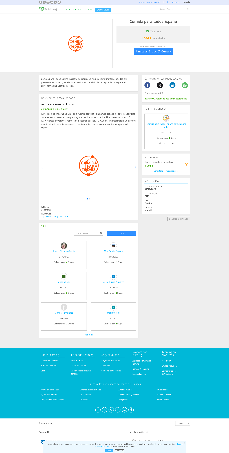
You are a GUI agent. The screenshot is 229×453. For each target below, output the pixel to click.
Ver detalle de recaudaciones (166, 171)
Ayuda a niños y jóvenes (128, 394)
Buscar (122, 233)
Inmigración (123, 399)
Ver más (89, 334)
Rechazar (119, 451)
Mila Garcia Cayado (113, 251)
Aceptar (109, 451)
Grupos (89, 9)
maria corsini (113, 312)
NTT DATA (166, 361)
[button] (87, 198)
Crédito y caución (169, 366)
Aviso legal (106, 365)
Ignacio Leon (64, 281)
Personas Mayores (165, 394)
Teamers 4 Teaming (140, 369)
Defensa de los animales (90, 389)
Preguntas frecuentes (110, 360)
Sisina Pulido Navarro (113, 281)
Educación (84, 399)
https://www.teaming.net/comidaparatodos (165, 98)
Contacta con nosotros (111, 370)
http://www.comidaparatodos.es (55, 216)
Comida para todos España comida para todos (166, 125)
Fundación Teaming (49, 360)
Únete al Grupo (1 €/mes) (153, 51)
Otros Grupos (163, 399)
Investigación (163, 389)
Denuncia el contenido (178, 219)
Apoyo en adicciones (50, 389)
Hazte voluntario (139, 374)
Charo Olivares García (64, 251)
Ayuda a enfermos (49, 394)
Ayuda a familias (125, 389)
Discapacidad (85, 394)
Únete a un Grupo (78, 365)
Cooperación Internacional (52, 399)
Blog (43, 370)
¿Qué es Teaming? (72, 9)
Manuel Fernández (64, 312)
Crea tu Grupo (77, 360)
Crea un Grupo (103, 9)
